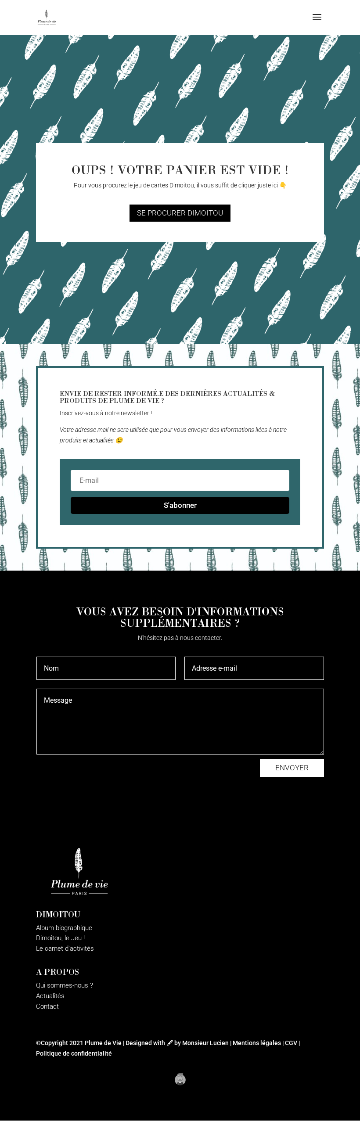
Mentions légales (257, 1042)
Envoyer (292, 767)
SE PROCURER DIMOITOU (180, 212)
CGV (291, 1042)
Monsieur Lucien (205, 1042)
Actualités (50, 996)
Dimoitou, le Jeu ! (60, 938)
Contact (47, 1006)
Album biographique (64, 928)
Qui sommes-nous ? (64, 985)
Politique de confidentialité (74, 1053)
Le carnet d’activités (65, 948)
